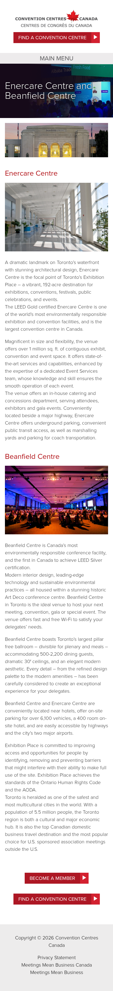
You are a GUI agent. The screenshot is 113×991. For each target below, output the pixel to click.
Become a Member (52, 878)
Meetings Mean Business (56, 972)
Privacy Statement (57, 957)
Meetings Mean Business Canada (56, 965)
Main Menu (57, 58)
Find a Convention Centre (52, 38)
